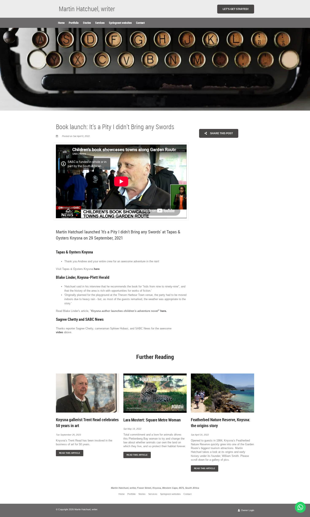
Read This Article (69, 453)
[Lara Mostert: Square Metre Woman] (155, 392)
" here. (162, 311)
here (97, 269)
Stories (87, 23)
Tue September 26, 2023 (68, 435)
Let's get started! (236, 9)
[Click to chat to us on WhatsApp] (300, 507)
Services (100, 23)
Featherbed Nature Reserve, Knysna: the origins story (220, 422)
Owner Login (247, 510)
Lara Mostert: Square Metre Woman (152, 420)
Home (61, 23)
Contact (140, 23)
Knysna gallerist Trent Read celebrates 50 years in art (87, 422)
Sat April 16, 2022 (200, 435)
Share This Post (221, 133)
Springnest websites (120, 23)
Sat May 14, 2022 (132, 429)
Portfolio (74, 23)
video (59, 332)
